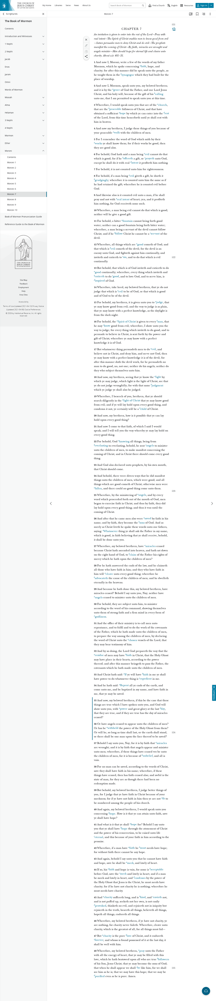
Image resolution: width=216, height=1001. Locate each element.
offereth (128, 158)
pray (142, 951)
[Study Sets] (191, 14)
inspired (100, 281)
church (162, 105)
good (140, 244)
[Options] (210, 14)
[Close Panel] (43, 14)
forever (99, 940)
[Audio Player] (206, 991)
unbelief (148, 756)
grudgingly (101, 180)
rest (167, 113)
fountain (128, 221)
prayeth (149, 158)
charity (108, 897)
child (143, 409)
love (129, 936)
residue (99, 655)
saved (148, 518)
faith (143, 66)
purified (100, 976)
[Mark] (86, 45)
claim (133, 555)
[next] (212, 503)
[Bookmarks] (197, 14)
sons (142, 523)
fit (163, 799)
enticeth (99, 276)
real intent (123, 199)
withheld (113, 728)
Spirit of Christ (127, 321)
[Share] (86, 56)
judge (159, 302)
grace (116, 90)
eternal (99, 837)
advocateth (101, 578)
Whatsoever (110, 531)
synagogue (128, 75)
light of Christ (131, 400)
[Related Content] (204, 14)
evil (147, 154)
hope (123, 113)
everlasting (101, 446)
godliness (100, 617)
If (126, 674)
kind (143, 897)
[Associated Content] (174, 29)
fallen (98, 488)
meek (130, 863)
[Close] (86, 39)
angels (150, 446)
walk (117, 133)
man (160, 321)
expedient (146, 679)
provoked (100, 906)
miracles (150, 546)
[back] (3, 14)
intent (134, 163)
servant (155, 234)
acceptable (156, 869)
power (123, 709)
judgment (157, 385)
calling (159, 94)
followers (163, 959)
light (158, 377)
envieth (157, 897)
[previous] (51, 503)
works (98, 143)
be (138, 968)
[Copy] (86, 51)
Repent (124, 685)
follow (119, 234)
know (107, 326)
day (163, 709)
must (143, 848)
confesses (139, 878)
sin (125, 257)
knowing (124, 441)
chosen (133, 640)
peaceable (115, 109)
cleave (109, 574)
